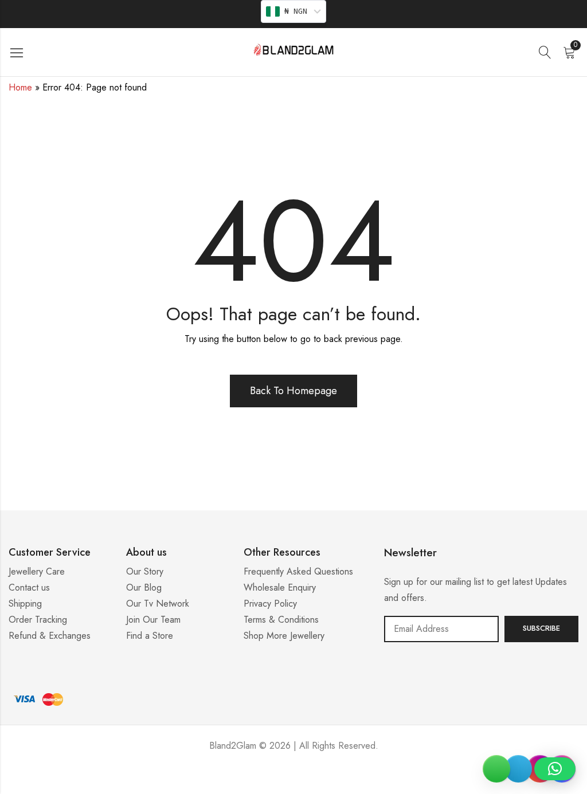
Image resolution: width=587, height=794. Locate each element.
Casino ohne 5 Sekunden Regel (293, 780)
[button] (555, 768)
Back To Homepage (293, 390)
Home (20, 87)
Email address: (441, 629)
